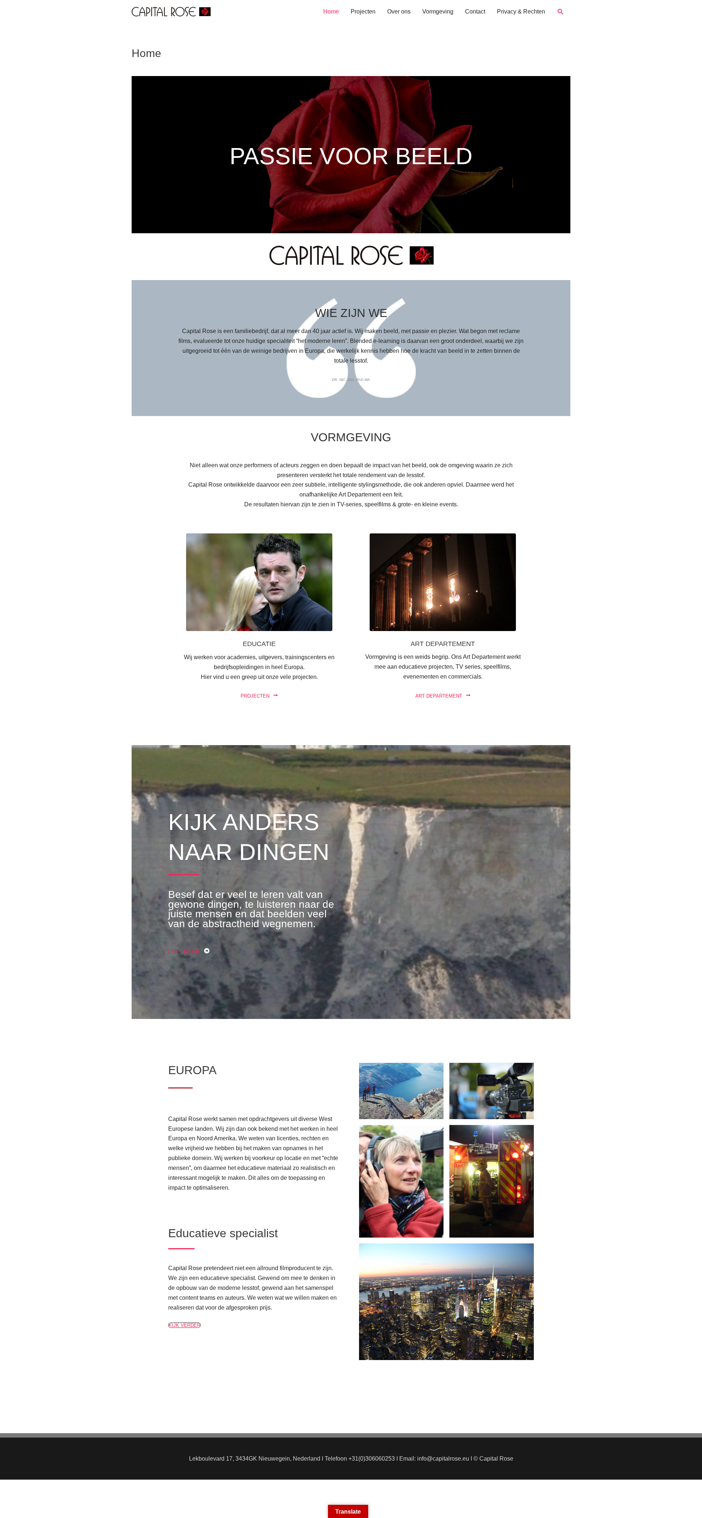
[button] (561, 12)
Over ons (399, 11)
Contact (475, 11)
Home (331, 11)
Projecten (363, 11)
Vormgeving (437, 11)
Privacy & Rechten (521, 11)
